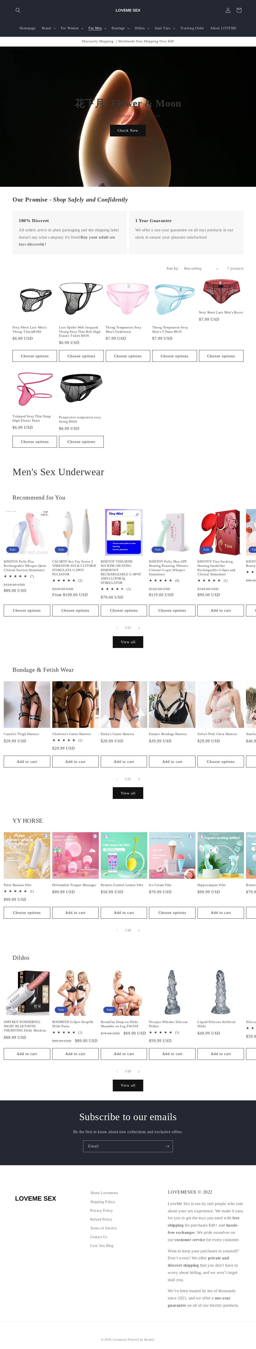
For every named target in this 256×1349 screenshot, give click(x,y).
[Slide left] (117, 628)
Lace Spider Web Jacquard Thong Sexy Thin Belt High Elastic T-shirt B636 (79, 331)
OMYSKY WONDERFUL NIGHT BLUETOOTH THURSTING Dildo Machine (25, 1026)
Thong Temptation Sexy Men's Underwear (124, 329)
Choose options (35, 356)
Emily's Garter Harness (117, 734)
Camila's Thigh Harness (21, 734)
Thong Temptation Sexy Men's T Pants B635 (170, 329)
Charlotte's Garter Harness (71, 734)
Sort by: (172, 268)
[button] (18, 10)
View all (128, 642)
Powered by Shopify (141, 1339)
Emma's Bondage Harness (168, 734)
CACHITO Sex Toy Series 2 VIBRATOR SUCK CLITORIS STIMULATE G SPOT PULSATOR (74, 568)
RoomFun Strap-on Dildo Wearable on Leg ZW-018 (119, 1024)
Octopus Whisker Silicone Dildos (168, 1024)
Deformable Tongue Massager (74, 885)
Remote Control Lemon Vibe (122, 885)
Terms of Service (103, 1228)
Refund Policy (101, 1219)
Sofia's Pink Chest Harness (217, 734)
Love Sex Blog (102, 1246)
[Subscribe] (167, 1146)
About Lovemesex (104, 1193)
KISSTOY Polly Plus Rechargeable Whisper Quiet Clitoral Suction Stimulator (25, 566)
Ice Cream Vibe (160, 885)
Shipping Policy (102, 1202)
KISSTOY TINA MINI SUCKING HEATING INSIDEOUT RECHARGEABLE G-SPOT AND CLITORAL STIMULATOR (121, 572)
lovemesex (120, 1339)
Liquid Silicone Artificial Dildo (217, 1024)
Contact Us (98, 1237)
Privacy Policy (101, 1211)
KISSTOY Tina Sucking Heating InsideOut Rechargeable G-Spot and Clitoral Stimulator (217, 568)
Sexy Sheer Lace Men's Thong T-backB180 (29, 329)
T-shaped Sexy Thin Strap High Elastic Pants (31, 418)
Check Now (128, 130)
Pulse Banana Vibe (18, 885)
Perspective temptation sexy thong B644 (80, 419)
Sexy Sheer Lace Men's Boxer (221, 312)
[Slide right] (139, 628)
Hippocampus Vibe (212, 885)
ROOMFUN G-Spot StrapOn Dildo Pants (73, 1024)
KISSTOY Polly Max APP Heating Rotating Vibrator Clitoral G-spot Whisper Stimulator (168, 568)
